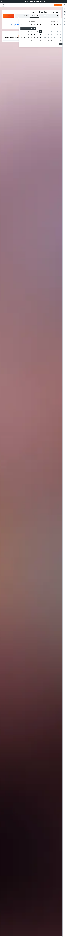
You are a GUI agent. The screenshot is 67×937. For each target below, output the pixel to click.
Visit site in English (29, 1)
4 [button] (57, 31)
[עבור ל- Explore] (64, 18)
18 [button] (57, 37)
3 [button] (60, 31)
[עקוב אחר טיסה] (64, 21)
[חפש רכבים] (64, 14)
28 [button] (48, 40)
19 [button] (54, 37)
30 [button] (31, 40)
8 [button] (34, 31)
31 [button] (60, 44)
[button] (1, 1)
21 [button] (48, 37)
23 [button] (31, 37)
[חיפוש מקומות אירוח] (64, 11)
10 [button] (60, 34)
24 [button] (60, 40)
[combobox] (48, 16)
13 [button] (51, 34)
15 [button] (45, 34)
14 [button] (48, 34)
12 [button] (54, 34)
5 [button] (54, 31)
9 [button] (31, 31)
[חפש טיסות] (64, 9)
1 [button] (34, 28)
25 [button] (57, 40)
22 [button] (45, 37)
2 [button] (31, 28)
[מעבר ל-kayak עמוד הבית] (58, 5)
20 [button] (51, 37)
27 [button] (51, 40)
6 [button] (51, 31)
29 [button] (45, 40)
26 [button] (54, 40)
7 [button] (37, 31)
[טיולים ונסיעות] (64, 24)
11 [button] (57, 34)
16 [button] (31, 34)
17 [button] (60, 37)
